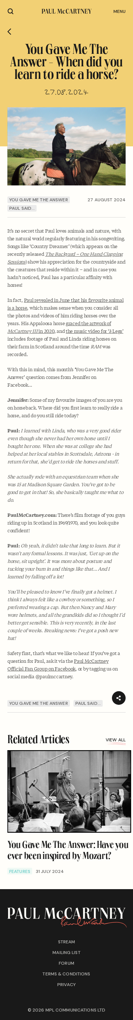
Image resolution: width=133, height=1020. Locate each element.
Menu (119, 11)
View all (116, 740)
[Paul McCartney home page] (67, 11)
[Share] (119, 698)
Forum (66, 963)
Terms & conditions (66, 974)
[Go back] (9, 32)
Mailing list (66, 952)
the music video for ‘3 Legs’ (94, 330)
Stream (66, 942)
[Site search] (10, 11)
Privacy (66, 985)
